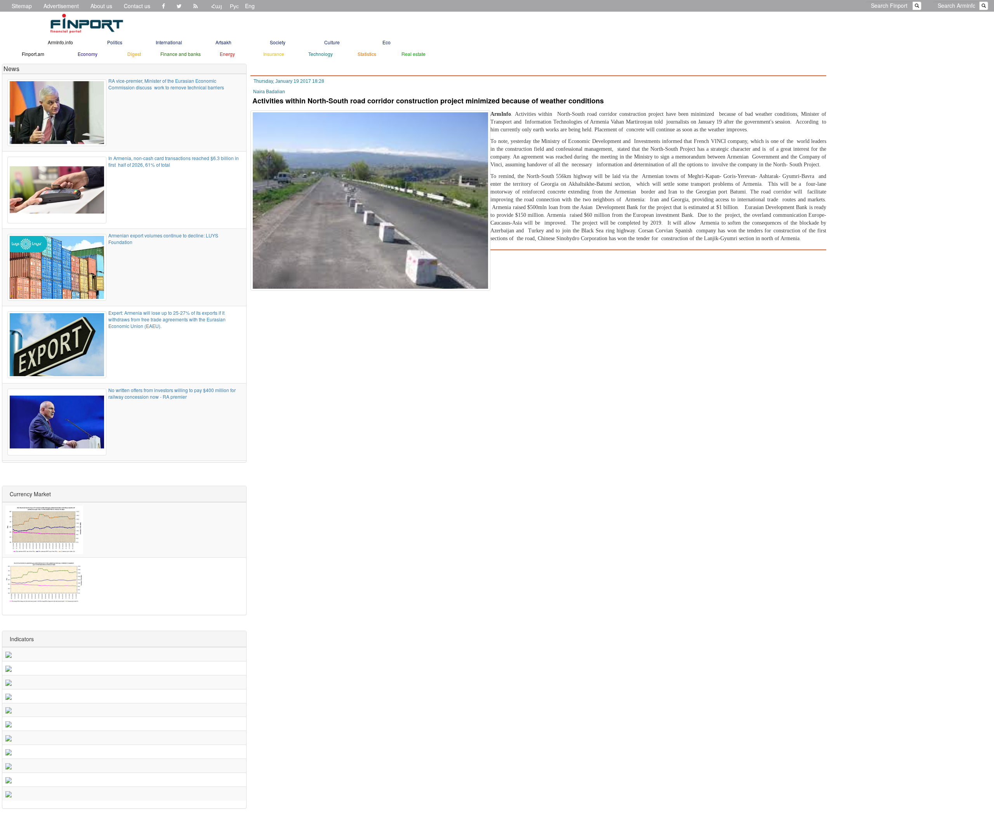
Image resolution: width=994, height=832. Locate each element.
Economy (87, 54)
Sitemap (22, 6)
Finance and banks (180, 54)
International (169, 42)
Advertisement (61, 6)
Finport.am (33, 54)
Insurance (273, 54)
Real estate (413, 54)
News (11, 68)
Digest (134, 54)
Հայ (216, 6)
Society (277, 42)
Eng (250, 6)
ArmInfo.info (60, 42)
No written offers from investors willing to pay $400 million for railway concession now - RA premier (172, 393)
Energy (227, 54)
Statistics (367, 54)
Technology (320, 54)
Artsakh (223, 42)
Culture (332, 42)
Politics (114, 42)
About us (101, 6)
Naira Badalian (269, 91)
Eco (386, 42)
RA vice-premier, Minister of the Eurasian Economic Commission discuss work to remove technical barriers (166, 84)
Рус (234, 6)
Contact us (137, 6)
